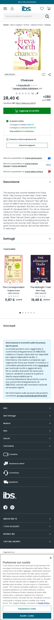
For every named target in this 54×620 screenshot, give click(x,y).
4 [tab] (28, 312)
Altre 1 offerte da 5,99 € (25, 103)
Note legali (9, 325)
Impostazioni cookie (27, 608)
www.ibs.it (43, 365)
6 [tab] (33, 312)
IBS (13, 103)
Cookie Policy (44, 603)
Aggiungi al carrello (29, 110)
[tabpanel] (27, 49)
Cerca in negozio (27, 145)
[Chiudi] (51, 558)
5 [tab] (31, 312)
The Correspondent (13, 287)
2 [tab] (22, 312)
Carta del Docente (33, 158)
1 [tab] (27, 68)
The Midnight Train (40, 287)
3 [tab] (25, 312)
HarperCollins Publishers (25, 88)
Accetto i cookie (27, 615)
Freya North (24, 85)
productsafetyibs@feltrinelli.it (32, 395)
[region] (27, 587)
